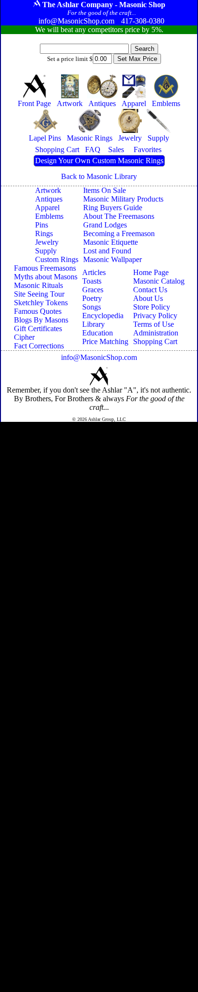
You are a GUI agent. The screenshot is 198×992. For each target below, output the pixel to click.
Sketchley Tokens (41, 303)
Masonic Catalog (159, 281)
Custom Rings (56, 259)
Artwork (48, 190)
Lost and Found (107, 251)
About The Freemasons (118, 216)
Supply (46, 251)
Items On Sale (104, 190)
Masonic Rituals (38, 285)
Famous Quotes (38, 311)
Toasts (91, 281)
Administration (155, 333)
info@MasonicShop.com (99, 357)
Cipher (24, 337)
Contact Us (150, 290)
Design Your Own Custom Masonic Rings (99, 160)
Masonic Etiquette (110, 242)
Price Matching (105, 341)
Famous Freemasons (45, 268)
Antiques (48, 199)
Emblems (49, 216)
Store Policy (151, 307)
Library (93, 324)
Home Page (151, 272)
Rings (44, 233)
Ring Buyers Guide (112, 207)
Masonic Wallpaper (112, 259)
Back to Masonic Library (99, 176)
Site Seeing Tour (39, 294)
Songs (91, 307)
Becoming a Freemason (119, 233)
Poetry (92, 298)
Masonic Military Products (123, 199)
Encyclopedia (103, 315)
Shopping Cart (155, 341)
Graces (92, 290)
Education (97, 333)
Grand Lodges (105, 225)
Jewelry (47, 242)
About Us (148, 298)
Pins (41, 225)
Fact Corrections (39, 346)
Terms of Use (153, 324)
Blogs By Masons (41, 320)
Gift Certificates (38, 328)
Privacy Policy (155, 315)
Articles (94, 272)
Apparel (47, 207)
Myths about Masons (45, 277)
